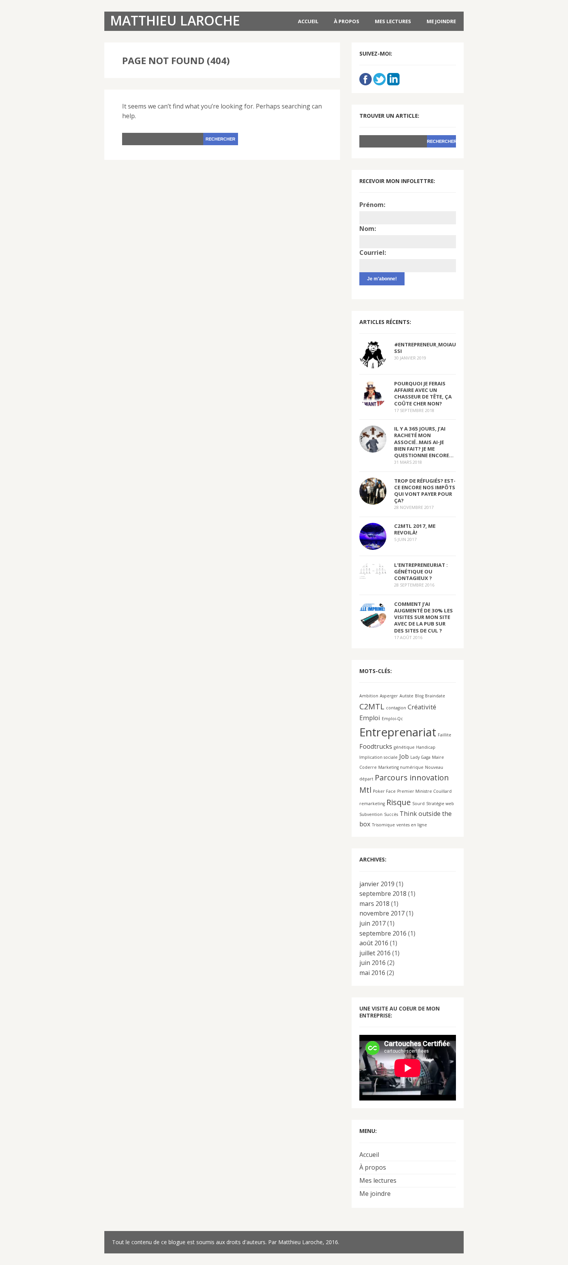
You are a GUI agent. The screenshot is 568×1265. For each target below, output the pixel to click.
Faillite (444, 735)
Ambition (368, 696)
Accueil (308, 21)
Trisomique (383, 825)
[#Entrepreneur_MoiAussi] (372, 363)
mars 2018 (374, 903)
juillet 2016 (375, 953)
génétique (404, 747)
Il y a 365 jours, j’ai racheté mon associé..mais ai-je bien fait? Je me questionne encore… (424, 442)
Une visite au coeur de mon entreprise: (399, 1012)
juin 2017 (372, 923)
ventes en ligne (411, 825)
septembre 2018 (382, 893)
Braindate (435, 696)
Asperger (389, 696)
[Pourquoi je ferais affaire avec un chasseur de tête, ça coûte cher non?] (372, 402)
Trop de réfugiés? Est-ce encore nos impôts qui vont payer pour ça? (425, 490)
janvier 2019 (377, 884)
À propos (346, 21)
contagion (396, 708)
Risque (398, 802)
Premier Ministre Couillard (424, 791)
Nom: (367, 228)
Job (404, 756)
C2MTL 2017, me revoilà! (414, 529)
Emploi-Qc (392, 718)
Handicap (425, 747)
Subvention (371, 814)
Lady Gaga (420, 757)
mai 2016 (372, 972)
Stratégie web (440, 803)
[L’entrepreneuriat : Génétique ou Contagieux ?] (372, 573)
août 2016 (373, 943)
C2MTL (371, 706)
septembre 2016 (382, 933)
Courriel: (372, 252)
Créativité (422, 707)
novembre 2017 (382, 913)
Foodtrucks (375, 746)
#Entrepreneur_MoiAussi (425, 347)
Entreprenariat (397, 732)
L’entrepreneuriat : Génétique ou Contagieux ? (421, 571)
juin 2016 (372, 962)
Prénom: (372, 204)
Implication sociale (378, 757)
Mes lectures (393, 21)
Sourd (418, 803)
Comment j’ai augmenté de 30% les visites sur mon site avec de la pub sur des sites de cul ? (423, 617)
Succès (391, 814)
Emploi (369, 718)
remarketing (372, 803)
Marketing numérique (400, 767)
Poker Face (384, 791)
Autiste (406, 696)
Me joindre (441, 21)
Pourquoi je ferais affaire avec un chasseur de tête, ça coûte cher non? (423, 393)
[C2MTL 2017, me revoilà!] (372, 544)
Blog (419, 696)
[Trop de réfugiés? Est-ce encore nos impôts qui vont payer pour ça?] (372, 499)
